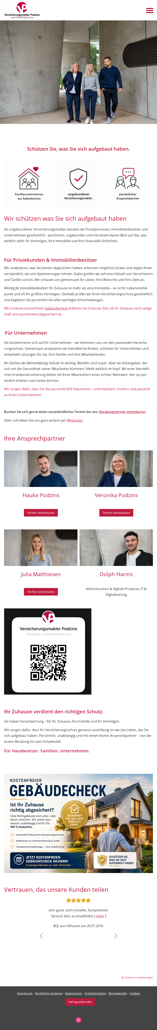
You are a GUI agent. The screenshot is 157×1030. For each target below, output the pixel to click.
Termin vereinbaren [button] (41, 513)
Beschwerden (118, 993)
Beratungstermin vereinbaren (122, 412)
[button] (41, 935)
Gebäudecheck (56, 308)
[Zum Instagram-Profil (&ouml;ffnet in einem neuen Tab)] (78, 1020)
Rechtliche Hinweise (49, 993)
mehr (100, 916)
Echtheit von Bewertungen (139, 977)
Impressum (25, 993)
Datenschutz (73, 993)
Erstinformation (95, 993)
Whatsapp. (75, 420)
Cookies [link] (135, 993)
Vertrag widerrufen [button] (80, 1002)
